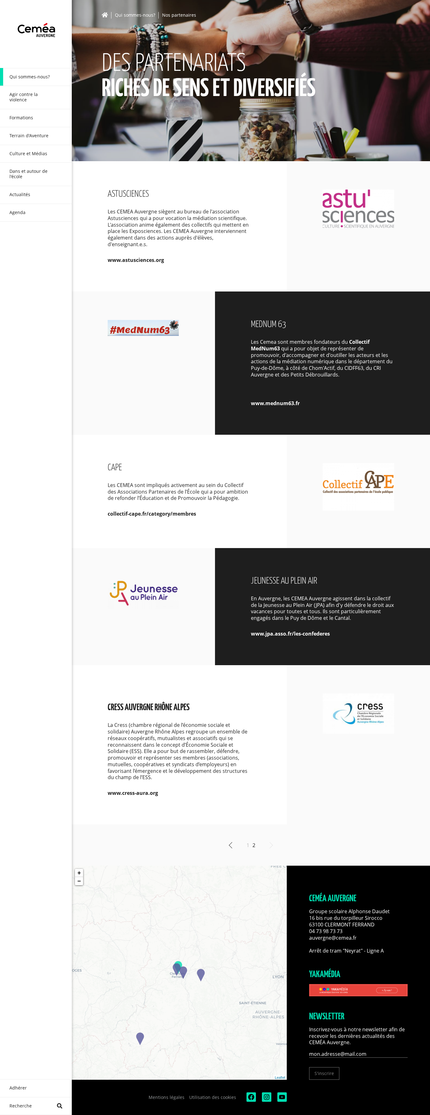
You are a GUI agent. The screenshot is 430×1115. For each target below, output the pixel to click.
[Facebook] (250, 1100)
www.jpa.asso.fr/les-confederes (290, 633)
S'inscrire (324, 1073)
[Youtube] (281, 1100)
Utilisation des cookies (212, 1097)
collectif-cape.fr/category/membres (152, 513)
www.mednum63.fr (275, 403)
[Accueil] (106, 15)
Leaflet (280, 1077)
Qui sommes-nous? (135, 15)
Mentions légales (166, 1097)
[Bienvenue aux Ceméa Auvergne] (36, 34)
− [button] (79, 881)
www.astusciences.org (136, 260)
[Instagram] (266, 1100)
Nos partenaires (179, 15)
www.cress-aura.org (133, 793)
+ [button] (79, 872)
